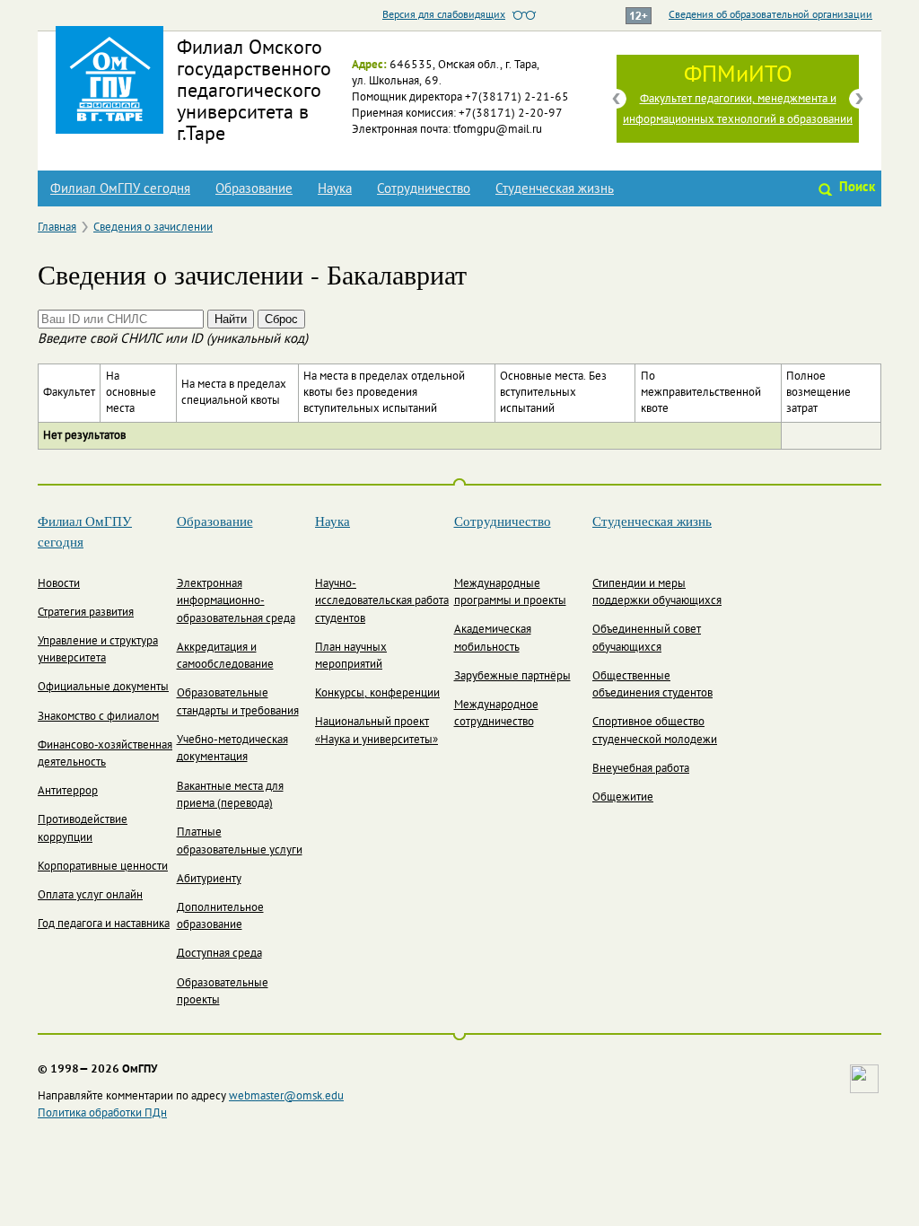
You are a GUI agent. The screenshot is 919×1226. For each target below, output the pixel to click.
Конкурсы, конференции (377, 693)
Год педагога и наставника (104, 924)
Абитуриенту (209, 879)
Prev (616, 99)
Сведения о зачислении (153, 228)
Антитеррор (68, 791)
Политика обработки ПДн (102, 1113)
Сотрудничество (423, 189)
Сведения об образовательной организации (770, 15)
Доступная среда (219, 954)
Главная (57, 228)
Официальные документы (103, 687)
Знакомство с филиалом (98, 717)
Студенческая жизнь (554, 189)
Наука (335, 189)
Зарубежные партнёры (512, 676)
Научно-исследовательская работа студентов (382, 602)
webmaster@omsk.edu (286, 1096)
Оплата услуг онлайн (90, 895)
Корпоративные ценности (103, 867)
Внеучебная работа (640, 769)
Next (859, 99)
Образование (254, 189)
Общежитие (622, 798)
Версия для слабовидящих (443, 15)
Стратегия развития (86, 613)
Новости (59, 584)
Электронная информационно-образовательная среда (236, 602)
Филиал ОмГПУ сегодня (120, 189)
